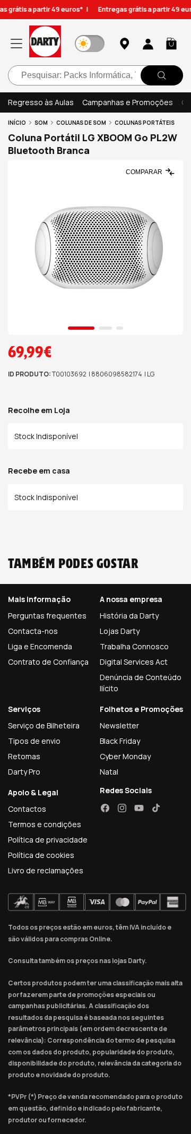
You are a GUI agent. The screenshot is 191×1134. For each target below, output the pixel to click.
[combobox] (95, 75)
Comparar (144, 172)
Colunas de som (81, 122)
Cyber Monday (125, 756)
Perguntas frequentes (47, 616)
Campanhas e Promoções (127, 102)
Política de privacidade (48, 840)
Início (17, 122)
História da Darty (129, 616)
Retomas (24, 756)
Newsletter (119, 725)
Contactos (27, 809)
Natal (109, 772)
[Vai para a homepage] (45, 43)
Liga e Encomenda (40, 646)
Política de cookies (41, 855)
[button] (171, 43)
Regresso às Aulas (41, 102)
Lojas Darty (120, 631)
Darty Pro (24, 772)
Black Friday (120, 741)
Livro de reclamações (45, 870)
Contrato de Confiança (48, 662)
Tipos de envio (34, 741)
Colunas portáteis (145, 122)
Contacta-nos (33, 631)
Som (41, 122)
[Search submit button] (162, 75)
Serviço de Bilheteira (44, 725)
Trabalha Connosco (134, 646)
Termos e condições (44, 824)
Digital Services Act (134, 662)
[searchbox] (95, 75)
